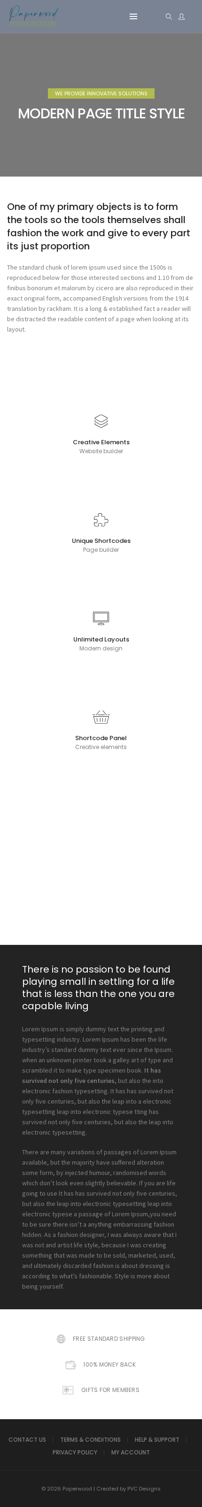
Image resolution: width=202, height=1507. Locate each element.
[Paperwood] (33, 23)
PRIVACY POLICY (75, 1452)
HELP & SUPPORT (157, 1440)
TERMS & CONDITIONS (90, 1440)
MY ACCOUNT (130, 1452)
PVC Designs (144, 1488)
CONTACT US (27, 1440)
